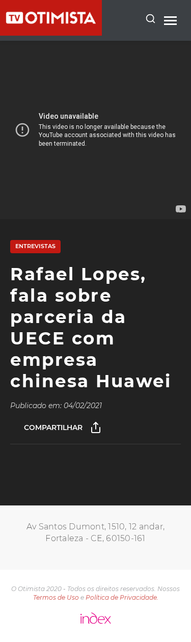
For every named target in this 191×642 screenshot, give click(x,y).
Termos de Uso (56, 597)
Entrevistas (35, 246)
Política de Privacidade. (122, 597)
